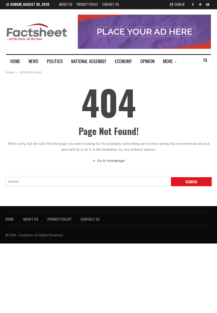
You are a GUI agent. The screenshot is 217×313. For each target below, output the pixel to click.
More (168, 61)
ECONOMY (123, 61)
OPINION (147, 61)
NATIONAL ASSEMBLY (88, 61)
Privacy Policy (87, 4)
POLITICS (55, 61)
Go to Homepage (110, 161)
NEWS (33, 61)
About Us (66, 4)
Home (9, 219)
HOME (15, 61)
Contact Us (110, 4)
